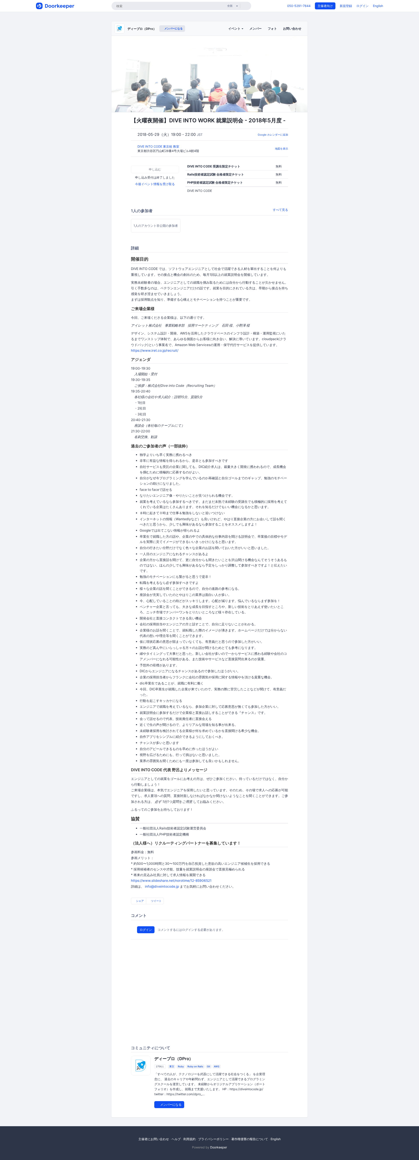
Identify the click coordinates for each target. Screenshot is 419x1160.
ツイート (155, 900)
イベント (234, 28)
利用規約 (189, 1139)
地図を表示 (281, 148)
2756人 (160, 1066)
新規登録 (346, 6)
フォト (272, 28)
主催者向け (325, 6)
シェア (139, 900)
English (378, 6)
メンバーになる (173, 28)
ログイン (362, 6)
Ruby (181, 1066)
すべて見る (280, 210)
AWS (216, 1066)
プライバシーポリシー (213, 1139)
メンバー (255, 28)
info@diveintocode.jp (162, 886)
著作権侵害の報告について (249, 1139)
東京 (171, 1066)
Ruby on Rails (195, 1066)
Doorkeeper (218, 1147)
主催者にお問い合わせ (153, 1139)
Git (208, 1066)
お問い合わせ (292, 28)
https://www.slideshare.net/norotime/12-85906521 (171, 881)
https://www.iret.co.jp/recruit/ (154, 350)
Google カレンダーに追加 (273, 134)
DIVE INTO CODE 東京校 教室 (158, 146)
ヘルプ (176, 1139)
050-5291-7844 (299, 6)
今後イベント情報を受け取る (155, 184)
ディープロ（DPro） (141, 29)
